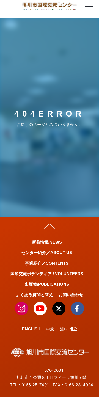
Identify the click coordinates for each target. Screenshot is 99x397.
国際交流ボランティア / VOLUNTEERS (46, 273)
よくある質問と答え (34, 294)
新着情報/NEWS (47, 242)
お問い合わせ (71, 294)
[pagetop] (49, 227)
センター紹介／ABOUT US (46, 252)
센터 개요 (68, 329)
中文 (50, 329)
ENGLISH (31, 329)
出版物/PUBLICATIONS (47, 284)
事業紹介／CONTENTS (46, 263)
